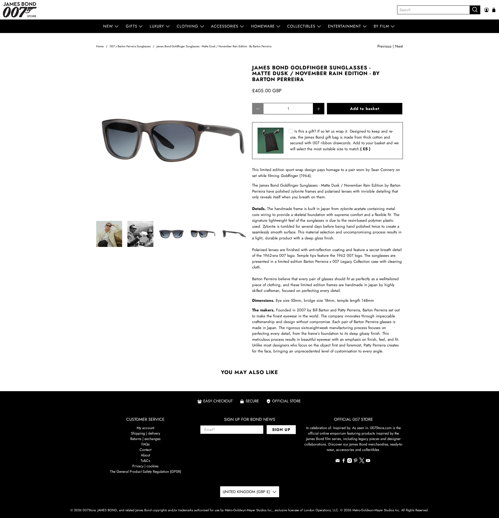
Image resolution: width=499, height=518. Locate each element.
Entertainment (344, 26)
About (145, 455)
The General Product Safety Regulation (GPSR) (145, 471)
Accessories (224, 26)
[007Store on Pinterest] (355, 461)
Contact (145, 449)
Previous (384, 46)
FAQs (145, 444)
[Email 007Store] (337, 461)
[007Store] (20, 9)
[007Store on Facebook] (343, 461)
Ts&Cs (145, 460)
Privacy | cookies (145, 466)
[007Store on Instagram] (349, 461)
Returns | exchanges (145, 438)
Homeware (263, 26)
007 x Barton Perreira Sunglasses (130, 46)
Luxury (157, 26)
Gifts (131, 26)
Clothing (187, 26)
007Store (89, 510)
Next (399, 46)
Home (100, 46)
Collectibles (301, 26)
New (108, 26)
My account (145, 427)
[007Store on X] (361, 461)
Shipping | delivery (145, 433)
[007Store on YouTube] (368, 461)
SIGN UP (281, 429)
